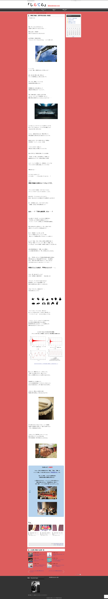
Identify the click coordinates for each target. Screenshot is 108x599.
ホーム (33, 10)
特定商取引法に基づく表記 (54, 577)
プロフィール (43, 10)
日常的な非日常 (71, 19)
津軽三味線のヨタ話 (71, 22)
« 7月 (73, 36)
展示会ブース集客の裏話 (72, 18)
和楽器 (54, 543)
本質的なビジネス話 (71, 21)
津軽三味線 (61, 543)
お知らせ (54, 10)
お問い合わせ (64, 10)
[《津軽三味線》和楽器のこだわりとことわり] (45, 528)
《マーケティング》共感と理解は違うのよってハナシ (37, 571)
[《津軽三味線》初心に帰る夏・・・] (58, 528)
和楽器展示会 (58, 543)
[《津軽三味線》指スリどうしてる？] (33, 528)
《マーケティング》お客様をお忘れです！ (55, 570)
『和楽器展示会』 (54, 472)
